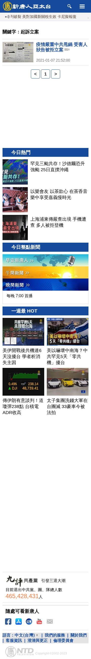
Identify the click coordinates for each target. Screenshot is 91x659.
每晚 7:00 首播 (20, 296)
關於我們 (79, 635)
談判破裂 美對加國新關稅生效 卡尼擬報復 (37, 16)
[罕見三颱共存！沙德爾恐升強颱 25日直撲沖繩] (15, 172)
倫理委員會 (63, 640)
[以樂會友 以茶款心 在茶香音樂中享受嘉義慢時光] (15, 199)
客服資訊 (14, 640)
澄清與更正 (38, 640)
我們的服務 (55, 635)
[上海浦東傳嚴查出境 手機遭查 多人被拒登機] (15, 227)
